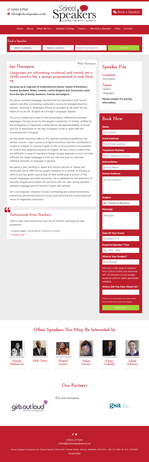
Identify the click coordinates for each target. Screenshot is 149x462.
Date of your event (113, 233)
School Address (111, 173)
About (30, 28)
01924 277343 (19, 9)
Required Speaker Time (115, 244)
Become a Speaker (101, 28)
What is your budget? (114, 256)
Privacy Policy (74, 453)
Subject (106, 197)
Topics (81, 28)
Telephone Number (113, 150)
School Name (109, 161)
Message (107, 209)
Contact (128, 28)
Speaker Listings (65, 28)
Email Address (110, 138)
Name (105, 126)
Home (20, 28)
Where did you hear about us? (120, 286)
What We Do (43, 28)
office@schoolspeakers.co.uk (28, 14)
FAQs (117, 28)
